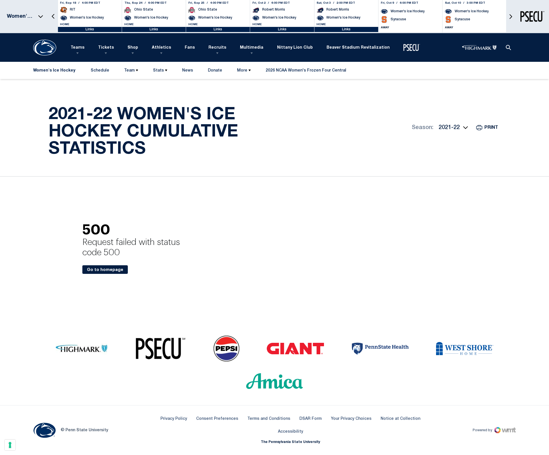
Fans (190, 48)
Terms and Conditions (268, 419)
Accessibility (290, 432)
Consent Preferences (217, 419)
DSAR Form (310, 419)
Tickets (106, 48)
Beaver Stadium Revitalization (358, 48)
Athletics (161, 48)
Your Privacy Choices (351, 419)
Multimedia (251, 48)
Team (129, 70)
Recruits (217, 48)
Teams (77, 48)
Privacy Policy (173, 419)
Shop (133, 48)
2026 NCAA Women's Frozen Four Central (305, 72)
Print (491, 128)
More (242, 70)
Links (89, 29)
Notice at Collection (400, 419)
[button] (53, 16)
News (187, 70)
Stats (158, 70)
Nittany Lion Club (295, 48)
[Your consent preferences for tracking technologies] (10, 445)
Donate (215, 72)
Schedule (100, 70)
